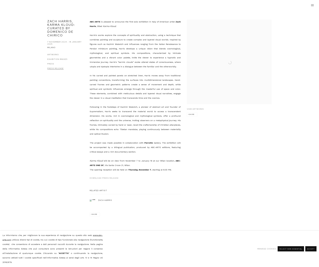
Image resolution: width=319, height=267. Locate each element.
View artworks (195, 109)
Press (50, 64)
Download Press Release (104, 178)
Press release (55, 68)
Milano (51, 47)
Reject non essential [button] (290, 249)
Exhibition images (57, 59)
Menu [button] (312, 5)
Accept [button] (311, 249)
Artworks (53, 55)
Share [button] (192, 114)
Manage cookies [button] (266, 249)
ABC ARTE (159, 5)
